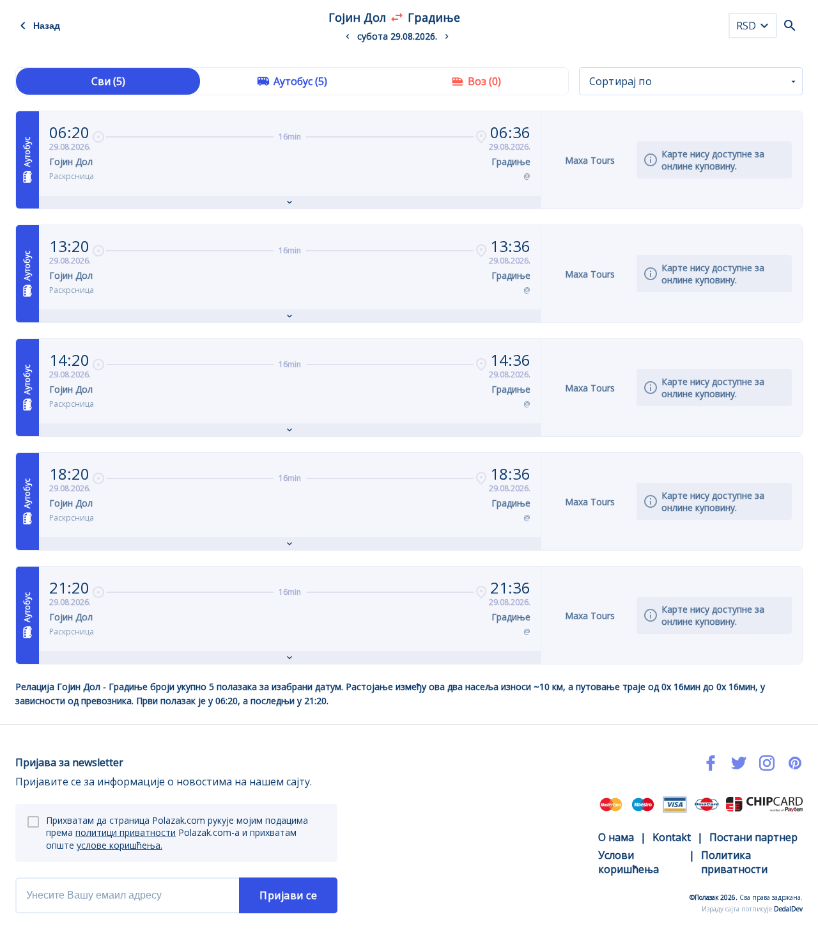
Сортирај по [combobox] (620, 81)
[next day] (446, 36)
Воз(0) (484, 81)
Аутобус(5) (300, 81)
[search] (790, 25)
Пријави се (288, 895)
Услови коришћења (628, 862)
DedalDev (788, 908)
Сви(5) (108, 81)
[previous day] (347, 36)
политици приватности (125, 832)
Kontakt (671, 837)
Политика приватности (734, 862)
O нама (616, 837)
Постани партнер (753, 837)
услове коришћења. (119, 845)
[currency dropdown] (764, 25)
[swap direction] (397, 17)
